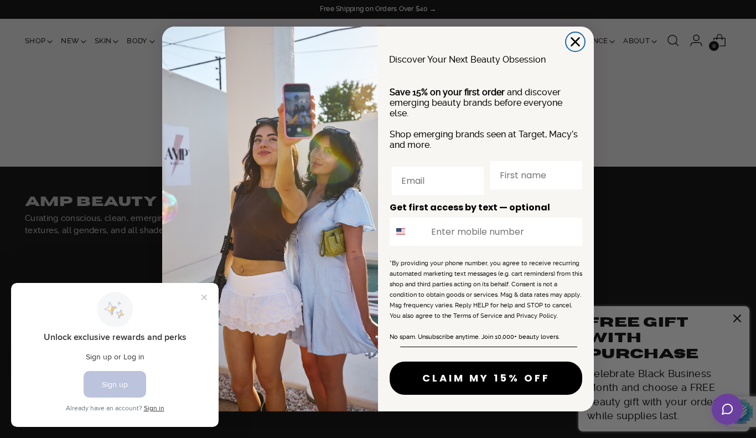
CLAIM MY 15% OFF (486, 378)
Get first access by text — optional (470, 207)
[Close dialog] (575, 41)
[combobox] (408, 231)
